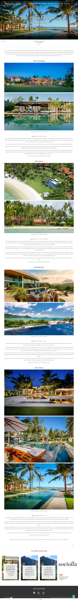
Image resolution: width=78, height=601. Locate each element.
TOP (74, 597)
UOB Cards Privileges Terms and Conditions (67, 597)
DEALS (56, 3)
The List (3, 41)
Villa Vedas (31, 535)
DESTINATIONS (44, 3)
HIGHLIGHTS (31, 3)
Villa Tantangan (31, 155)
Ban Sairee (31, 261)
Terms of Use (58, 597)
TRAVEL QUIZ (37, 3)
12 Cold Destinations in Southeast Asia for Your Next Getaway (29, 571)
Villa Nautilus (31, 362)
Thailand (68, 0)
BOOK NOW (60, 3)
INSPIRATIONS (51, 3)
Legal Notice (53, 597)
